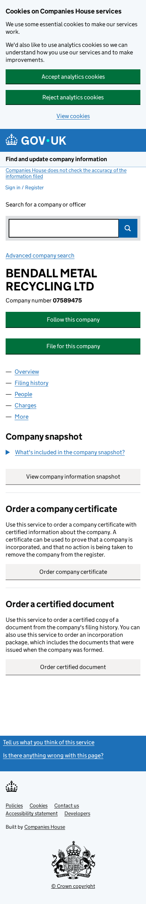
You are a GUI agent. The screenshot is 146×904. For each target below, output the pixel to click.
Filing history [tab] (31, 382)
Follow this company (73, 319)
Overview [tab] (27, 371)
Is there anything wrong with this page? (53, 755)
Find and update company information (56, 159)
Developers (77, 813)
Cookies (39, 805)
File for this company (73, 346)
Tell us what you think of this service (48, 742)
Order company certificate (73, 571)
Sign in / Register (24, 187)
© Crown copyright (73, 886)
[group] (73, 453)
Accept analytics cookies (73, 76)
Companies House (44, 826)
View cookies (73, 116)
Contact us (66, 805)
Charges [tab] (25, 405)
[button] (65, 452)
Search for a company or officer (46, 204)
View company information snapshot (83, 476)
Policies (14, 805)
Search (128, 228)
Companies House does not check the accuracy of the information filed (66, 173)
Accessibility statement (32, 813)
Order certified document (73, 667)
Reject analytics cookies (73, 97)
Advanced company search (40, 255)
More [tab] (21, 416)
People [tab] (23, 394)
